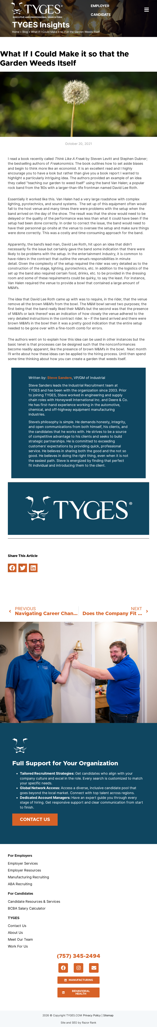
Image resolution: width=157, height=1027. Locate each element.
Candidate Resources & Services (34, 901)
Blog (25, 31)
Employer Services (23, 863)
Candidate (101, 15)
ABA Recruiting (20, 884)
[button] (12, 568)
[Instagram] (78, 968)
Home (15, 31)
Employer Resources (24, 870)
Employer (100, 6)
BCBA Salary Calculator (27, 908)
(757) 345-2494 (78, 956)
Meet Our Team (20, 939)
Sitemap (108, 1015)
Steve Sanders (59, 378)
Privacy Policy (92, 1015)
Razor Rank (89, 1022)
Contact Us (17, 926)
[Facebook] (63, 968)
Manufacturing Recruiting (28, 877)
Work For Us (18, 946)
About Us (15, 933)
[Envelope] (94, 968)
